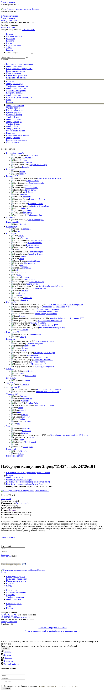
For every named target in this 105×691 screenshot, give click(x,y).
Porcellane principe (36, 281)
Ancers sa (25, 385)
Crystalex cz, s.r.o (35, 437)
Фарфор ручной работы (44, 366)
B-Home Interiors (35, 242)
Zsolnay (23, 174)
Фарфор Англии (13, 128)
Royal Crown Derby (38, 165)
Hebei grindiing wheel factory (50, 320)
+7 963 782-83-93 (8, 617)
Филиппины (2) (13, 387)
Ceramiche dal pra (35, 252)
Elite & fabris (29, 263)
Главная (7, 652)
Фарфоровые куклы (14, 95)
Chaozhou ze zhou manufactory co (55, 307)
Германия (13, 510)
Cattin (20, 249)
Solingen (24, 208)
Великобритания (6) (15, 153)
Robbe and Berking (37, 199)
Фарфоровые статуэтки (16, 88)
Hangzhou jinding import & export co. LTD (66, 318)
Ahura (21, 236)
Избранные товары (9, 16)
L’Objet (23, 337)
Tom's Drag (27, 213)
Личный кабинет (11, 664)
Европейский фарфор (15, 131)
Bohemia (24, 433)
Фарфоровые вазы (14, 66)
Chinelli (23, 256)
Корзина (8, 658)
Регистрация (5, 555)
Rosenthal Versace (35, 204)
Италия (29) (11, 233)
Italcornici (25, 272)
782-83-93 (8, 27)
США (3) (10, 369)
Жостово (24, 348)
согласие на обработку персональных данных (58, 686)
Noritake (23, 451)
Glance (22, 316)
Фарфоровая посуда (14, 84)
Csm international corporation (49, 389)
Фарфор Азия (12, 126)
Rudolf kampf (30, 442)
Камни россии (32, 355)
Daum (20, 408)
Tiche (20, 295)
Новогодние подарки (15, 71)
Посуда (9, 586)
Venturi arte (27, 298)
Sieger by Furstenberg (40, 206)
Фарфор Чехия (12, 117)
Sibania (22, 293)
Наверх (4, 572)
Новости (10, 41)
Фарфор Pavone (13, 138)
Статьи (9, 43)
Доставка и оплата (14, 36)
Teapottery (26, 167)
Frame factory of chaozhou (46, 314)
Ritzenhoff (26, 197)
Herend (22, 171)
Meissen (23, 194)
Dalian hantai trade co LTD (46, 311)
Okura (21, 453)
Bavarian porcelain (36, 183)
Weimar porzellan (35, 215)
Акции (9, 48)
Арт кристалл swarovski (44, 341)
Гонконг (24, 330)
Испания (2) (11, 226)
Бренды (9, 50)
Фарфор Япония (13, 124)
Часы (8, 100)
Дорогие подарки (13, 73)
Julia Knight (28, 371)
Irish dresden (29, 192)
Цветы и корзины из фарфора (19, 97)
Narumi (22, 224)
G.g (17, 270)
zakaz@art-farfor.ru (9, 20)
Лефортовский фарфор (43, 359)
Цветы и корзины (14, 603)
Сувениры (10, 595)
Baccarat (23, 396)
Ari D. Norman (32, 155)
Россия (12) (11, 339)
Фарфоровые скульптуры (17, 86)
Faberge (23, 410)
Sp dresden (26, 210)
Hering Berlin (30, 190)
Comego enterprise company (48, 309)
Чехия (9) (10, 426)
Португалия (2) (12, 332)
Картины (10, 81)
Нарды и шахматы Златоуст (18, 135)
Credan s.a (26, 229)
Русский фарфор (13, 112)
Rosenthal (25, 201)
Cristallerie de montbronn (44, 405)
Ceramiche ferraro (35, 254)
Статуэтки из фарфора (16, 592)
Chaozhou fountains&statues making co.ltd (65, 304)
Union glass (28, 447)
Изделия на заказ (13, 45)
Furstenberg (28, 185)
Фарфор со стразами (15, 105)
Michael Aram (30, 375)
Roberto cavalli (32, 284)
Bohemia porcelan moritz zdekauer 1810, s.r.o (69, 435)
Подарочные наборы (40, 364)
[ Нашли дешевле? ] (6, 499)
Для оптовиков (12, 142)
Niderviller (26, 421)
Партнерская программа (16, 140)
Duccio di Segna (33, 261)
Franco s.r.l (26, 268)
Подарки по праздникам (16, 75)
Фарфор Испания (13, 119)
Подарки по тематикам (16, 78)
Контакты (10, 38)
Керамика (10, 133)
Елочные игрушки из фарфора (19, 64)
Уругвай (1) (11, 382)
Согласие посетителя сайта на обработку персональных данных (52, 631)
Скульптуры (11, 590)
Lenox (21, 373)
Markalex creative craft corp (47, 392)
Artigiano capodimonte (41, 240)
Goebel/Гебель (31, 187)
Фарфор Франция (14, 121)
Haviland (24, 414)
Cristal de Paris (31, 403)
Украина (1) (11, 378)
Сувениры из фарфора (16, 90)
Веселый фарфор (35, 343)
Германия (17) (12, 176)
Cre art (21, 259)
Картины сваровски (39, 357)
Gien (19, 412)
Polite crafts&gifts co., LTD (47, 325)
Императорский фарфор (44, 353)
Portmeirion (27, 162)
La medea (25, 277)
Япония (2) (11, 449)
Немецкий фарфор (14, 115)
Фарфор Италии (13, 108)
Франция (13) (12, 394)
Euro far (23, 265)
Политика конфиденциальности (53, 627)
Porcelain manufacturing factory (52, 327)
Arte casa (24, 238)
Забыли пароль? (6, 556)
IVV (19, 275)
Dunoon (23, 160)
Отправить (6, 689)
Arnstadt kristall (32, 181)
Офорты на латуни (38, 362)
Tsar (18, 424)
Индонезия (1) (12, 222)
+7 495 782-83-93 (8, 615)
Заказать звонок (8, 2)
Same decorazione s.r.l (40, 288)
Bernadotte (26, 431)
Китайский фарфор (14, 110)
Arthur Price (28, 158)
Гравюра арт (29, 346)
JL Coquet (26, 417)
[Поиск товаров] (27, 57)
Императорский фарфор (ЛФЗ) (19, 69)
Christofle (25, 401)
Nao (18, 231)
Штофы (9, 102)
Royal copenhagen (36, 220)
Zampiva (24, 300)
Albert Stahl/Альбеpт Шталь (49, 178)
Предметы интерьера (15, 93)
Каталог (9, 34)
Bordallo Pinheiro (35, 334)
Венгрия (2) (11, 169)
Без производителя (14, 456)
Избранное (9, 661)
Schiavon (24, 291)
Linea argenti (29, 279)
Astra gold (26, 428)
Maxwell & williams (38, 323)
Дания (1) (10, 217)
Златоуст (24, 350)
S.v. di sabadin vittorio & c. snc (51, 286)
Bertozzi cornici (32, 245)
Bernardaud (27, 398)
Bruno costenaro (33, 247)
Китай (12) (10, 302)
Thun (20, 444)
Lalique (22, 419)
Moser (21, 440)
